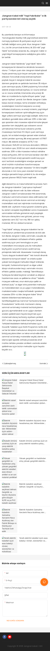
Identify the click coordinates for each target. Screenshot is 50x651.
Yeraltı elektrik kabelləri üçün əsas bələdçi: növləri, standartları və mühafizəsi (33, 539)
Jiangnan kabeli (31, 646)
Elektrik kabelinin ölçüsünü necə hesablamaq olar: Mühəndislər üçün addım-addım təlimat (32, 422)
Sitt (41, 646)
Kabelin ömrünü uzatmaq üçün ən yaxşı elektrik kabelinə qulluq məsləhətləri (33, 442)
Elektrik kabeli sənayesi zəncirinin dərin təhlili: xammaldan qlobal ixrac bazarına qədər (33, 401)
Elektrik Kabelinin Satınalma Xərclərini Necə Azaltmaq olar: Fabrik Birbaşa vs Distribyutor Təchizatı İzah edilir (31, 511)
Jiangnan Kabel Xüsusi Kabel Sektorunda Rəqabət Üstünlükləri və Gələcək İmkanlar (33, 381)
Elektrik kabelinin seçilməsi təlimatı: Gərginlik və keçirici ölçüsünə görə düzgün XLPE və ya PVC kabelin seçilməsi (33, 485)
